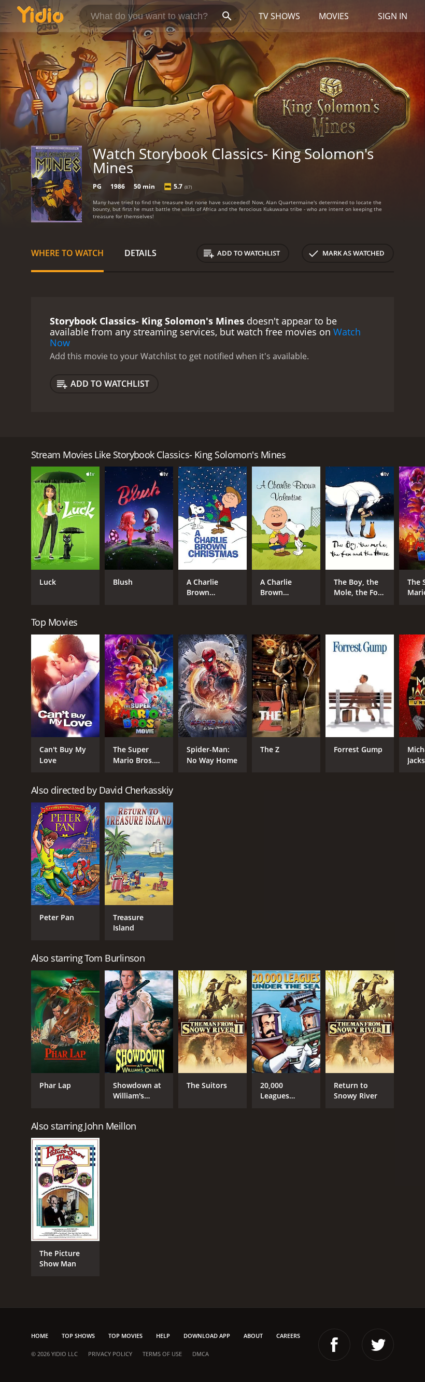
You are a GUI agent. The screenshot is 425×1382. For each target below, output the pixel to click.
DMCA (200, 1354)
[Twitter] (378, 1345)
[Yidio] (40, 16)
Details (140, 253)
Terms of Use (162, 1354)
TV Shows (279, 16)
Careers (288, 1335)
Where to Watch (67, 253)
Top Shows (78, 1335)
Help (163, 1335)
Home (39, 1335)
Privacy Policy (110, 1354)
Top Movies (125, 1335)
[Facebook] (334, 1345)
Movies (334, 16)
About (253, 1335)
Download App (206, 1335)
